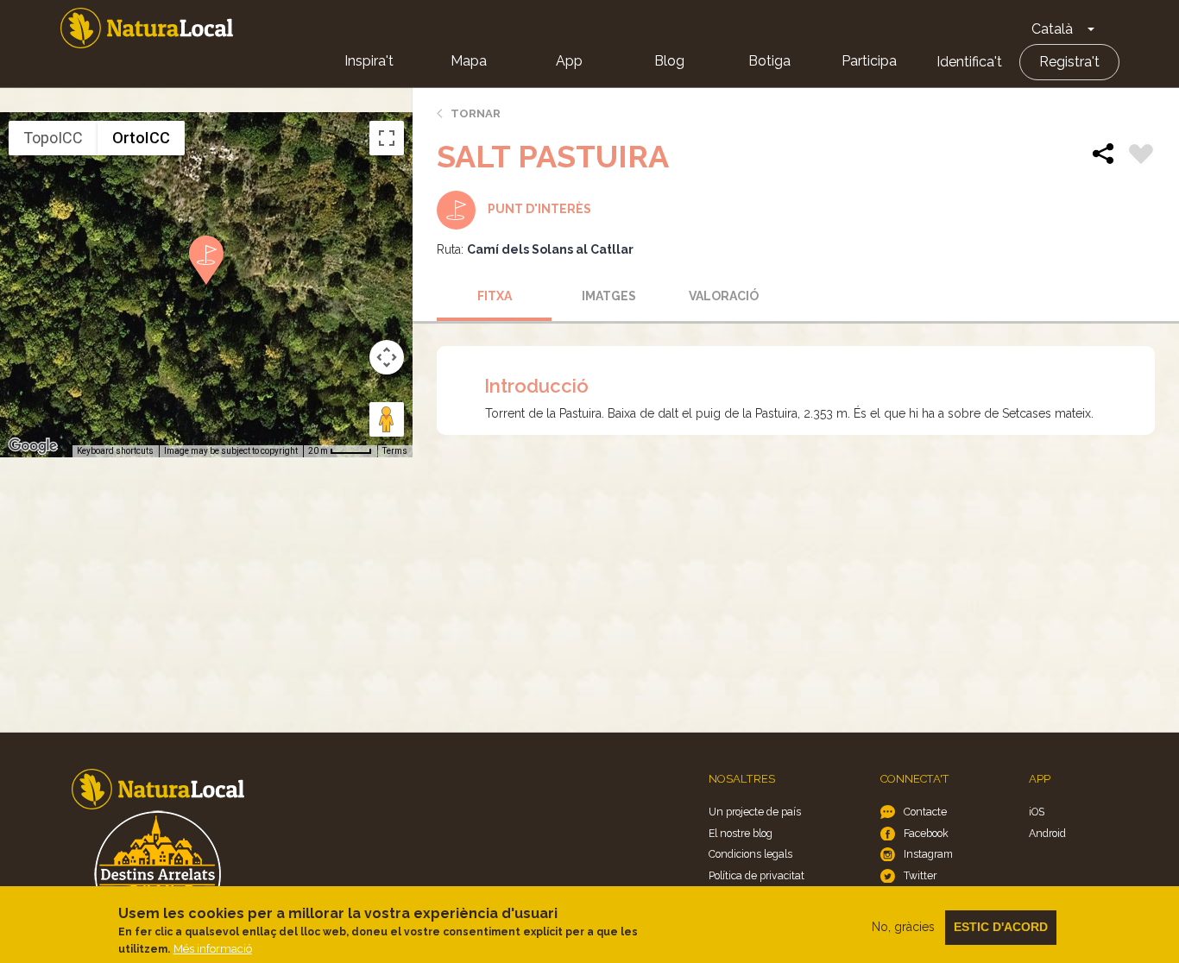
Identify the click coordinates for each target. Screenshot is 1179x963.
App (569, 61)
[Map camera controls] (386, 357)
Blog (669, 61)
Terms (394, 451)
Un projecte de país (755, 811)
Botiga (769, 61)
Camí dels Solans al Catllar (550, 249)
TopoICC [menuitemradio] (53, 138)
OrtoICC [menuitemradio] (141, 138)
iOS (1036, 811)
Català (1052, 29)
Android (1047, 833)
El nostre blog (740, 833)
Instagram (928, 853)
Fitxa (494, 296)
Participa (869, 61)
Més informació (212, 948)
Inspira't (369, 61)
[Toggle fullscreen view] (386, 138)
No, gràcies (903, 927)
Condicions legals (750, 853)
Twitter (920, 875)
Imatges (609, 296)
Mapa (469, 61)
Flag (1141, 156)
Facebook (926, 833)
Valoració (724, 296)
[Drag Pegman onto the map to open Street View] (386, 419)
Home (146, 28)
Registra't (1069, 62)
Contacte (925, 811)
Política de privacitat (756, 875)
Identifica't (969, 62)
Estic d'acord (1001, 927)
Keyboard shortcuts (115, 451)
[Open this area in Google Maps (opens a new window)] (32, 446)
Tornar (476, 113)
